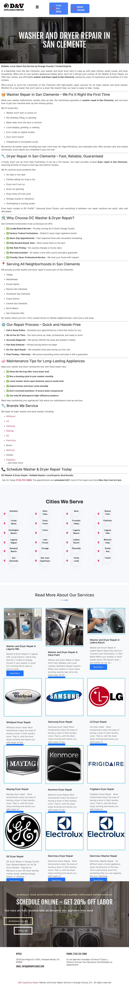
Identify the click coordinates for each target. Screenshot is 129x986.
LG (7, 421)
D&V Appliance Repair (28, 982)
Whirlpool (10, 416)
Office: (19, 953)
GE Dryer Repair (15, 856)
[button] (37, 7)
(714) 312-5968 (58, 8)
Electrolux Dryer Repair (60, 856)
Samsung (10, 426)
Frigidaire (10, 459)
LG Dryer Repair (98, 721)
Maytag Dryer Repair (17, 789)
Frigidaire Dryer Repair (102, 789)
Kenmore (10, 450)
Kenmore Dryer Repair (60, 789)
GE (7, 435)
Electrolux (11, 440)
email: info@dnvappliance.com (30, 966)
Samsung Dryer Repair (60, 721)
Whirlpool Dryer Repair (18, 722)
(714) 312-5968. (24, 480)
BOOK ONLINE (81, 8)
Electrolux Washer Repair (103, 856)
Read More (15, 673)
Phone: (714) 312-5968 (76, 953)
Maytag (9, 430)
